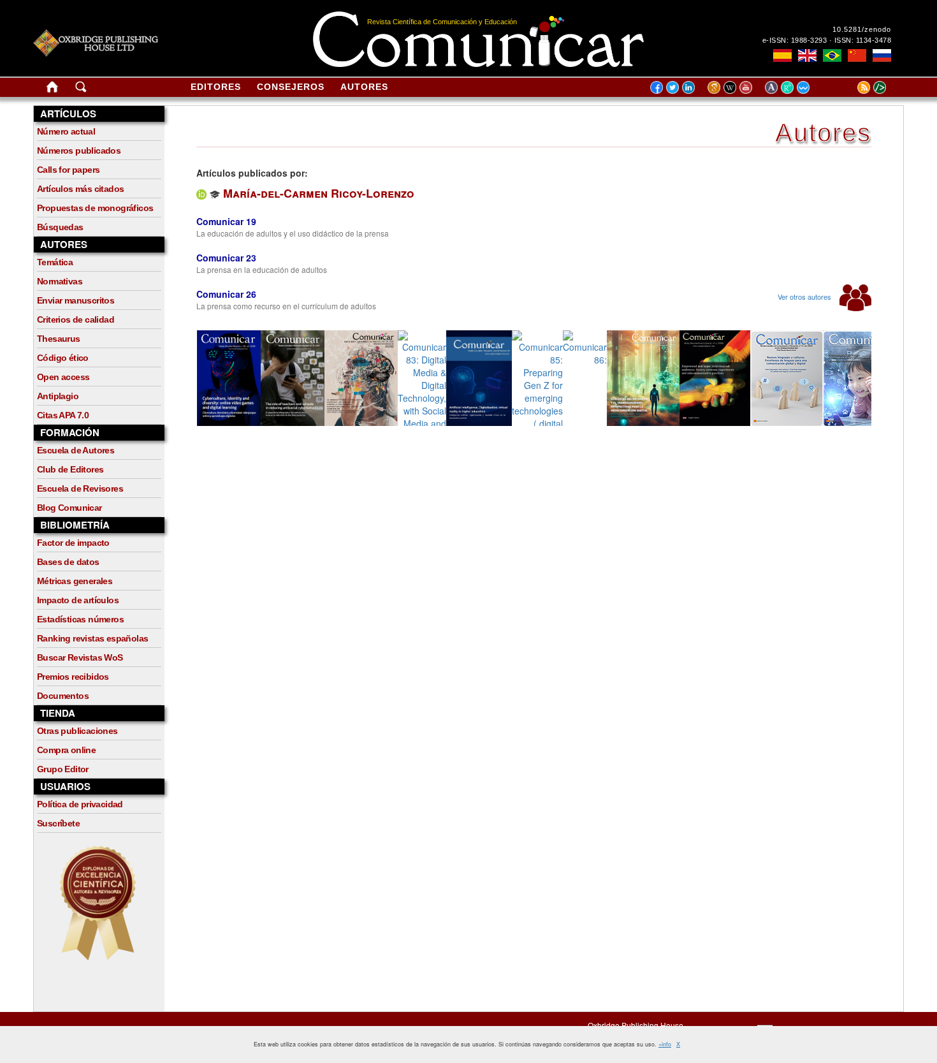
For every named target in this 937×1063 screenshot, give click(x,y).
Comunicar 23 (226, 257)
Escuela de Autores (75, 450)
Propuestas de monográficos (95, 208)
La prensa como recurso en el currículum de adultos (286, 305)
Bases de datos (68, 562)
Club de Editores (70, 469)
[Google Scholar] (715, 87)
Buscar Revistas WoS (80, 657)
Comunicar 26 (226, 294)
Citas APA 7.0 (63, 415)
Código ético (63, 358)
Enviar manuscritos (75, 300)
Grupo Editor (63, 769)
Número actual (66, 131)
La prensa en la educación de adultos (261, 269)
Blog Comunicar (69, 507)
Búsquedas (60, 227)
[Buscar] (81, 89)
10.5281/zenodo (861, 29)
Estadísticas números (80, 619)
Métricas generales (74, 581)
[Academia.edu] (773, 87)
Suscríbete (58, 823)
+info (664, 1044)
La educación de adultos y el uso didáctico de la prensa (292, 233)
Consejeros (290, 87)
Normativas (59, 281)
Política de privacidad (80, 804)
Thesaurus (58, 339)
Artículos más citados (80, 189)
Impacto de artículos (78, 600)
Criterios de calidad (75, 319)
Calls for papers (68, 170)
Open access (63, 377)
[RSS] (847, 87)
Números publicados (78, 150)
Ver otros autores (805, 296)
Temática (55, 262)
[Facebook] (656, 87)
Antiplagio (57, 396)
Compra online (66, 750)
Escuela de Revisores (80, 488)
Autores (364, 87)
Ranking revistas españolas (92, 638)
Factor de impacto (73, 543)
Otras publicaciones (77, 731)
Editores (216, 87)
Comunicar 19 (226, 221)
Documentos (63, 696)
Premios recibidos (73, 676)
